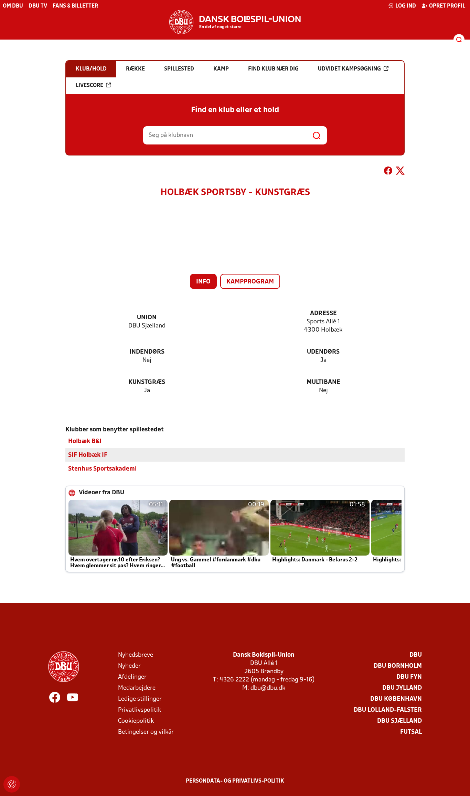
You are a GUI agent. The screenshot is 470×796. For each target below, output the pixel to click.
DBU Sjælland (399, 721)
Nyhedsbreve (135, 655)
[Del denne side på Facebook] (388, 172)
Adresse (323, 313)
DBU (415, 655)
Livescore (89, 85)
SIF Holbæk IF (87, 455)
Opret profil (447, 6)
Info (203, 282)
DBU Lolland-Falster (388, 710)
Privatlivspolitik (139, 710)
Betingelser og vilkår (146, 732)
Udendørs (323, 352)
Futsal (411, 732)
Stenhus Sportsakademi (102, 469)
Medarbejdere (137, 688)
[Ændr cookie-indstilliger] (11, 784)
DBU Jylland (402, 688)
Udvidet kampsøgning (349, 69)
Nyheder (129, 666)
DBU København (396, 699)
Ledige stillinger (140, 699)
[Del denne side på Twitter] (400, 172)
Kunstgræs (146, 382)
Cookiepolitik (136, 721)
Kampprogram (250, 282)
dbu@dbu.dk (267, 688)
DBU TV (38, 6)
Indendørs (146, 352)
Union (147, 318)
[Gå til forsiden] (235, 22)
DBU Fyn (409, 677)
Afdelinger (132, 677)
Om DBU (13, 6)
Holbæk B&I (85, 441)
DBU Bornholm (398, 666)
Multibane (323, 382)
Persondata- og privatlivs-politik (235, 781)
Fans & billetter (75, 6)
